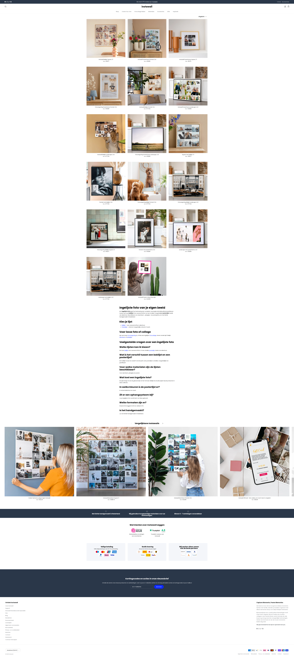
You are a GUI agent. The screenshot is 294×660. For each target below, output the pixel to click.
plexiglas (129, 337)
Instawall (11, 654)
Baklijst (124, 325)
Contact (279, 1)
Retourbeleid (9, 627)
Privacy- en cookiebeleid (12, 630)
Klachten (7, 632)
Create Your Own (126, 11)
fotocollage (153, 335)
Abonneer (159, 587)
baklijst (126, 350)
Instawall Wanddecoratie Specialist (15, 610)
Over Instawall (9, 606)
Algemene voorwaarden (12, 625)
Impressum (8, 637)
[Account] (285, 6)
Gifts (168, 11)
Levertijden (8, 622)
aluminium (122, 337)
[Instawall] (147, 6)
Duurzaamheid (285, 1)
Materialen (151, 11)
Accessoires (160, 11)
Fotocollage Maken (139, 11)
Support (7, 608)
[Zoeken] (5, 6)
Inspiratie (175, 11)
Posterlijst (124, 327)
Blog (6, 615)
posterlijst (152, 350)
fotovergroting (132, 335)
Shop (117, 11)
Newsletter (8, 618)
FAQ (6, 613)
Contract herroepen (11, 639)
